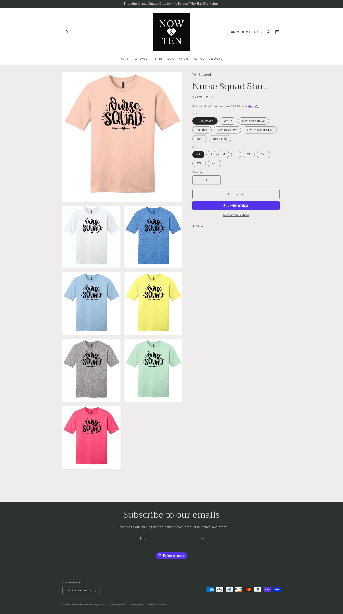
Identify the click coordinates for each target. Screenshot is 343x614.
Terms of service (157, 604)
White (228, 121)
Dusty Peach (205, 121)
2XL (263, 154)
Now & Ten (78, 605)
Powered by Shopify (95, 605)
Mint (200, 138)
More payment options (236, 215)
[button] (66, 32)
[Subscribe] (202, 538)
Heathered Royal (253, 121)
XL (249, 154)
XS (198, 154)
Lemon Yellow (227, 130)
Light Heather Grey (260, 130)
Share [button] (200, 226)
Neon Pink (220, 138)
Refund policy (117, 604)
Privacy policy (136, 604)
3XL (199, 163)
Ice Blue (202, 130)
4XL (214, 163)
